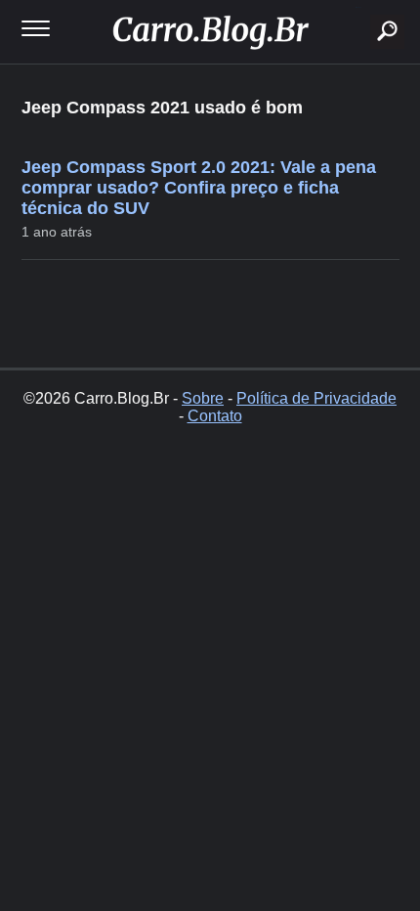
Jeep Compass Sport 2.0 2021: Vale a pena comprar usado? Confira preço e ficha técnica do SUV (198, 187)
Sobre (203, 398)
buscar (358, 7)
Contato (215, 416)
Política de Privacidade (316, 398)
